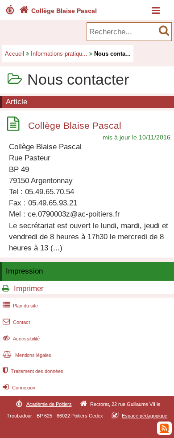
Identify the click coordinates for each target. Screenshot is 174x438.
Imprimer (29, 288)
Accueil (14, 53)
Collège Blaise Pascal (58, 10)
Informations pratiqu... (59, 53)
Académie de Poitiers (49, 404)
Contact (16, 322)
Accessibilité (21, 338)
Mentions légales (27, 355)
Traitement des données (33, 371)
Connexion (19, 387)
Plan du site (20, 305)
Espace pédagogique (144, 415)
